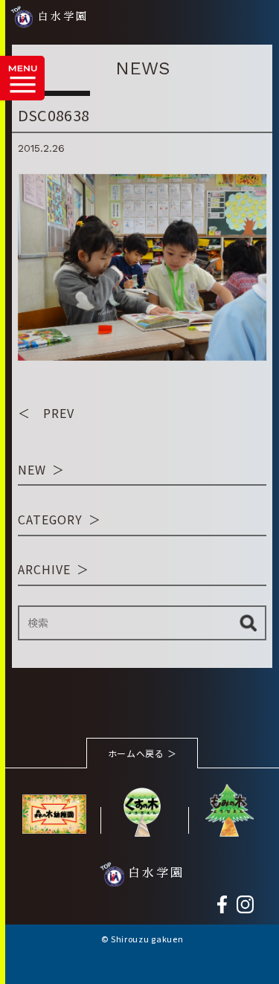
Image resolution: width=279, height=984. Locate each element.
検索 (248, 622)
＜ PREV (46, 413)
